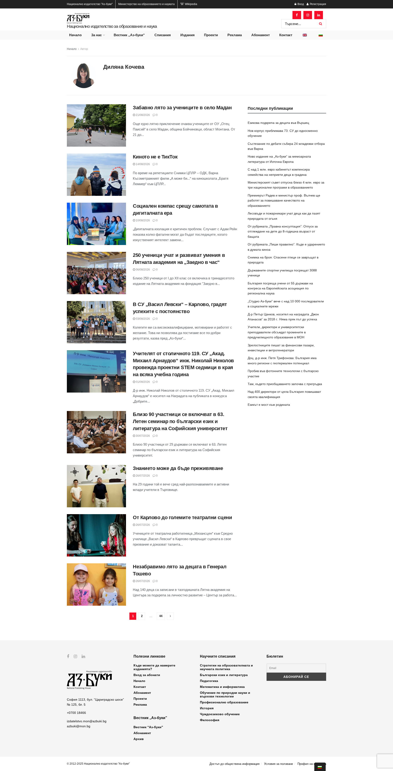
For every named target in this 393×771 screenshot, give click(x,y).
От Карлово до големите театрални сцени (182, 517)
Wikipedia (190, 4)
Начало (75, 35)
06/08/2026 (142, 269)
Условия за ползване (278, 764)
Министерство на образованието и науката (146, 4)
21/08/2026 (142, 115)
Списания (162, 35)
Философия (209, 720)
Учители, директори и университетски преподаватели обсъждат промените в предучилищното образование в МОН (277, 332)
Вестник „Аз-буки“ (129, 35)
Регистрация (317, 4)
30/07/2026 (142, 435)
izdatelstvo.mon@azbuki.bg (86, 721)
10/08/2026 (142, 220)
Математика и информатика (222, 687)
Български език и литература (224, 675)
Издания (187, 35)
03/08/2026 (142, 318)
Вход (300, 4)
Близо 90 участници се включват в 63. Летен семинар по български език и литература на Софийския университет (180, 421)
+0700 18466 (76, 713)
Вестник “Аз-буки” (148, 727)
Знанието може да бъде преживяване (178, 468)
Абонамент (260, 35)
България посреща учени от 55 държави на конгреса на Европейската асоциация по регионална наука (280, 288)
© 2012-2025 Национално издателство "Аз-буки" (98, 763)
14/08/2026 (142, 164)
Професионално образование (224, 702)
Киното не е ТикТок (155, 157)
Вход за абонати (147, 675)
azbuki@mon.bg (78, 726)
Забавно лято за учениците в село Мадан (182, 107)
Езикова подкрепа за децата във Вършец (278, 123)
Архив (139, 739)
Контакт (285, 35)
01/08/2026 (142, 381)
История (207, 708)
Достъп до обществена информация (234, 764)
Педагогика (209, 681)
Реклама (234, 35)
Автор (84, 49)
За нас (96, 35)
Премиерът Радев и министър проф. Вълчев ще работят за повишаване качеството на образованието (284, 200)
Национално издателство (90, 4)
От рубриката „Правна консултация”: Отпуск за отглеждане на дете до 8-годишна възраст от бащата (283, 231)
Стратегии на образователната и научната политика (226, 667)
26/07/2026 (142, 475)
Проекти (211, 35)
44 (160, 616)
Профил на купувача (311, 764)
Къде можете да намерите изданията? (154, 667)
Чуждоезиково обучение (220, 714)
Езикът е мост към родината (269, 404)
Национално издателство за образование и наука (112, 26)
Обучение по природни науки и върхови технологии (225, 694)
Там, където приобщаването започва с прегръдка (285, 384)
